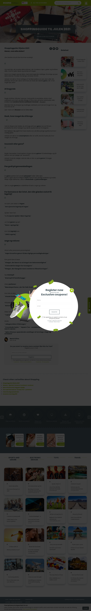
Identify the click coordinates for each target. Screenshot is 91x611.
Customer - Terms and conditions (54, 320)
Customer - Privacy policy (54, 321)
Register (54, 312)
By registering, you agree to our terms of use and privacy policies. (55, 317)
